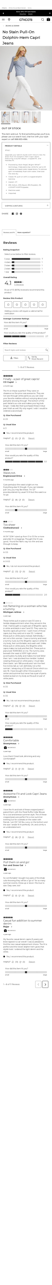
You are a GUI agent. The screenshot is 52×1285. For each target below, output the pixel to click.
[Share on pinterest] (21, 214)
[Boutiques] (9, 19)
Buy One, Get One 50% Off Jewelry (26, 11)
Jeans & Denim (12, 26)
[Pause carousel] (49, 13)
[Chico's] (26, 19)
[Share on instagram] (17, 214)
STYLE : (7, 150)
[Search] (42, 19)
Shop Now (23, 14)
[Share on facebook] (13, 214)
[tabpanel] (26, 612)
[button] (48, 19)
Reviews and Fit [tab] (9, 232)
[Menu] (3, 19)
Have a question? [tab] (24, 232)
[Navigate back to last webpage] (4, 26)
